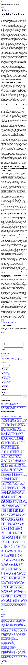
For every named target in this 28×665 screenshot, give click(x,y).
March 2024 (6, 373)
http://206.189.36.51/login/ (7, 635)
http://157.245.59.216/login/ (7, 628)
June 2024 (5, 369)
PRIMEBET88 (11, 564)
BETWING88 (22, 425)
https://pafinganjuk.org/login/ (7, 650)
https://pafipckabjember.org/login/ (8, 647)
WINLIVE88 (24, 600)
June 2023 (5, 385)
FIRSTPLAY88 (10, 468)
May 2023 (5, 386)
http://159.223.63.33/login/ (20, 650)
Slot (4, 392)
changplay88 (3, 614)
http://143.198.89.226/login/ (19, 634)
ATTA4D (15, 423)
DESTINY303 (18, 455)
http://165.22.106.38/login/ (19, 633)
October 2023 (6, 380)
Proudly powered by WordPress (13, 663)
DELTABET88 (13, 450)
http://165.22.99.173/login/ (7, 629)
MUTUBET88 (19, 524)
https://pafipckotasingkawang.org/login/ (9, 639)
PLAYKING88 (4, 549)
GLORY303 (23, 482)
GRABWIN (22, 490)
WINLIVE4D (23, 598)
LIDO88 (3, 513)
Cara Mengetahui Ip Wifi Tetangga (8, 404)
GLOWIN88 (16, 486)
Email (2, 346)
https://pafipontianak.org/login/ (7, 648)
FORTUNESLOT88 (22, 475)
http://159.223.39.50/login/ (7, 632)
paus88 (2, 609)
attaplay (7, 621)
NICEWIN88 (18, 535)
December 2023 (7, 377)
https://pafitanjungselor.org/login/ (8, 644)
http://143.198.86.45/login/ (19, 628)
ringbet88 (3, 623)
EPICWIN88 (18, 460)
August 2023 (6, 382)
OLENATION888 (5, 540)
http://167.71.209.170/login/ (7, 653)
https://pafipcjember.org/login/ (7, 642)
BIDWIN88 (17, 430)
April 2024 (5, 372)
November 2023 (7, 378)
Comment (3, 332)
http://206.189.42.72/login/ (20, 652)
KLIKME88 (19, 508)
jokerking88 (3, 625)
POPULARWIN (4, 559)
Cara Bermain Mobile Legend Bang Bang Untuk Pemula (13, 406)
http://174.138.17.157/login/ (19, 629)
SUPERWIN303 (4, 586)
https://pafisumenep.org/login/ (7, 641)
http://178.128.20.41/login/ (19, 651)
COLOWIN (20, 434)
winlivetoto (6, 322)
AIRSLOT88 (11, 419)
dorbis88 (20, 625)
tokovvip (25, 604)
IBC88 (9, 500)
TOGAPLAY (23, 594)
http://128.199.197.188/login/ (7, 652)
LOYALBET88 (4, 515)
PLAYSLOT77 (18, 553)
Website (2, 349)
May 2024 (5, 371)
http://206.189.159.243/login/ (7, 630)
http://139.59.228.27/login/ (7, 633)
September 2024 (7, 365)
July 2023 (5, 383)
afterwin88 (7, 620)
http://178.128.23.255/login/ (7, 657)
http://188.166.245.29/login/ (7, 634)
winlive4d (3, 619)
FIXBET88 (3, 473)
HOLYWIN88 (4, 495)
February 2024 (6, 374)
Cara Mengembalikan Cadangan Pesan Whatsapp (12, 407)
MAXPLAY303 (4, 520)
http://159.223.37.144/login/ (19, 632)
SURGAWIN (19, 590)
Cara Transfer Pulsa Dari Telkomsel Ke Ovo (11, 403)
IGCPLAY (13, 505)
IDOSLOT (3, 502)
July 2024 (5, 368)
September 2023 (7, 381)
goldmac (2, 616)
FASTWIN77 (22, 464)
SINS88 (18, 578)
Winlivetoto (3, 1)
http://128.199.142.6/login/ (7, 651)
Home (4, 9)
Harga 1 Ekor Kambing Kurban (8, 408)
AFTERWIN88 (4, 416)
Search (2, 394)
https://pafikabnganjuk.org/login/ (8, 646)
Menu (2, 6)
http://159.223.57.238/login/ (20, 656)
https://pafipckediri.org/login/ (7, 637)
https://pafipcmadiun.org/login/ (7, 643)
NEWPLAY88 (4, 531)
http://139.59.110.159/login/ (19, 655)
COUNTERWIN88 (10, 441)
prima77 (9, 604)
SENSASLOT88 (17, 573)
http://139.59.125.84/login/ (7, 655)
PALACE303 (21, 544)
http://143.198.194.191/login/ (7, 656)
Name (2, 344)
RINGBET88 (18, 569)
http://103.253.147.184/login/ (20, 653)
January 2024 (6, 376)
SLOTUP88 (19, 581)
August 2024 (6, 367)
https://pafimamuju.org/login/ (19, 635)
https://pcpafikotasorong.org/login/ (8, 638)
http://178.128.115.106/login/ (20, 630)
